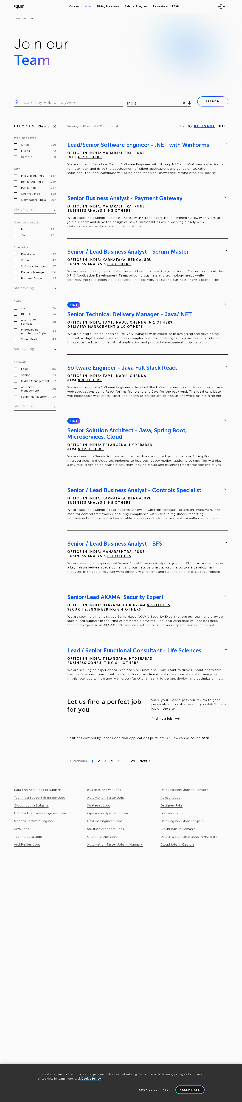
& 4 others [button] (119, 556)
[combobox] (127, 103)
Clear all (45, 126)
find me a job (161, 719)
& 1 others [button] (161, 322)
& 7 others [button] (90, 157)
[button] (73, 305)
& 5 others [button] (119, 503)
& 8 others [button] (90, 380)
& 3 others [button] (119, 211)
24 (133, 761)
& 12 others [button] (91, 449)
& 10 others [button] (130, 327)
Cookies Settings (154, 1089)
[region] (121, 1083)
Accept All (190, 1090)
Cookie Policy (91, 1078)
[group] (147, 159)
